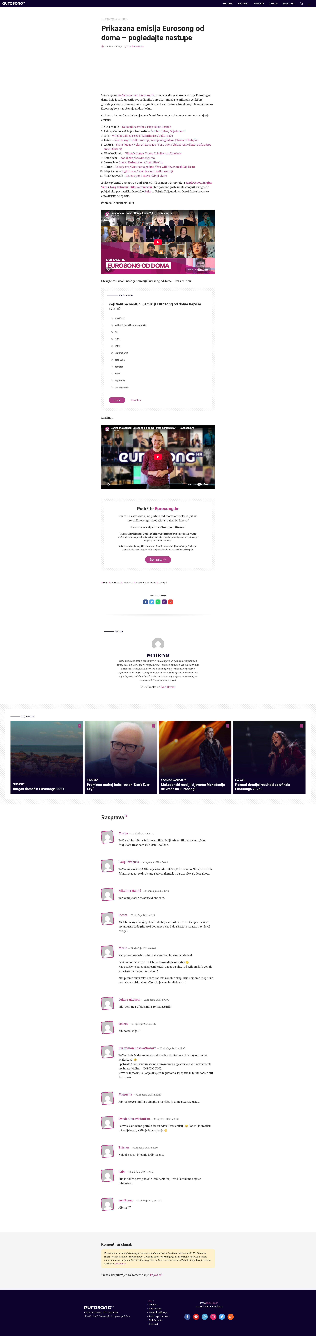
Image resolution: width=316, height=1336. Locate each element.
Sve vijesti (289, 3)
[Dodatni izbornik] (309, 4)
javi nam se (120, 1263)
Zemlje (273, 3)
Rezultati (136, 400)
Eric (116, 332)
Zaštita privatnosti (159, 1316)
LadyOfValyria (128, 862)
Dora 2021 (128, 582)
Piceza (123, 915)
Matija (123, 833)
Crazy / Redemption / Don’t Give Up (141, 162)
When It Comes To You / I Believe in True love (153, 153)
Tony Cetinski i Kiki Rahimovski (131, 187)
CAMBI (118, 346)
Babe (121, 1172)
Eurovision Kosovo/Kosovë (137, 1048)
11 (301, 726)
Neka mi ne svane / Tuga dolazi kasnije (146, 126)
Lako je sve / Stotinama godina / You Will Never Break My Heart (155, 166)
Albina (117, 373)
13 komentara (136, 46)
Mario (122, 948)
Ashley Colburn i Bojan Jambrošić (131, 325)
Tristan (123, 1147)
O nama (153, 1304)
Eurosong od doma (146, 582)
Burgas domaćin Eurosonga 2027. (39, 789)
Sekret (123, 1024)
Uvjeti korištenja (158, 1312)
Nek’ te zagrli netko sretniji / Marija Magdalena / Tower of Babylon (156, 140)
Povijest (259, 3)
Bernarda (119, 367)
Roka (148, 191)
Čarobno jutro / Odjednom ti (168, 131)
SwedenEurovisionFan (134, 1119)
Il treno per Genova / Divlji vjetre (146, 175)
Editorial (243, 3)
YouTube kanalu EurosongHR (136, 95)
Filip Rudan (120, 380)
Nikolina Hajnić (129, 890)
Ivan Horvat (168, 687)
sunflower (125, 1200)
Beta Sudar (120, 360)
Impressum (155, 1308)
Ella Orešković (121, 353)
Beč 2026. (228, 3)
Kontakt (153, 1324)
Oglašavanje (155, 1320)
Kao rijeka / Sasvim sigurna (137, 158)
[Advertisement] (158, 71)
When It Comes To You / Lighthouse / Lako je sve (142, 135)
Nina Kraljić (120, 318)
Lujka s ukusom (129, 999)
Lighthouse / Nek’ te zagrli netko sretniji (147, 171)
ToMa (117, 339)
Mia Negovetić (122, 387)
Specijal (162, 582)
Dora (105, 582)
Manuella (125, 1094)
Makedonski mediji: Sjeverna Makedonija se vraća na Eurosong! (193, 787)
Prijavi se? (156, 1274)
